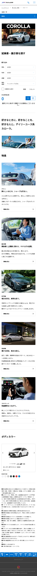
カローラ (4, 12)
